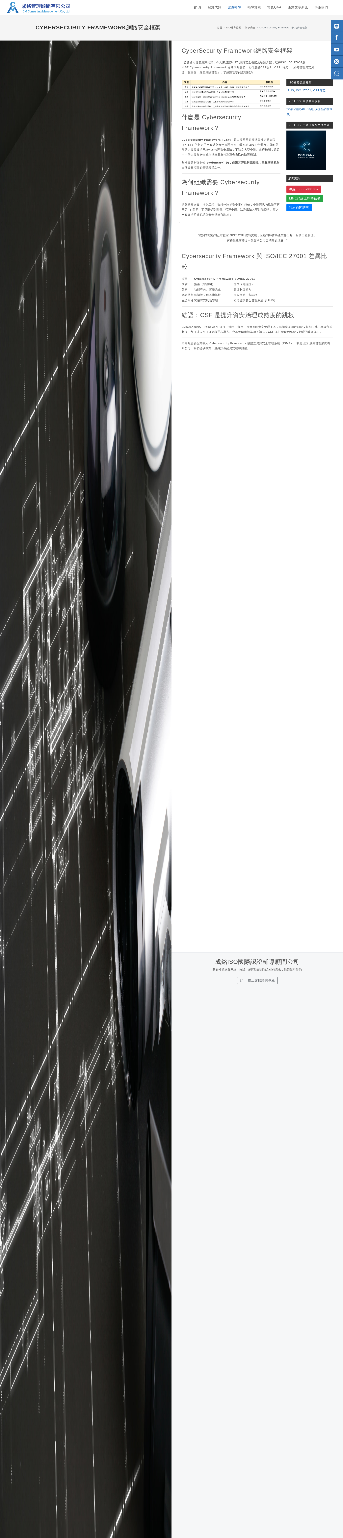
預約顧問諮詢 (299, 207)
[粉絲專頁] (337, 38)
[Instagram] (337, 62)
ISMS (290, 90)
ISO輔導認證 (233, 27)
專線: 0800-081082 (304, 189)
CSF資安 (319, 90)
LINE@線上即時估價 (305, 198)
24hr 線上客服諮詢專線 (257, 980)
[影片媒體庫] (337, 50)
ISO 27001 (303, 90)
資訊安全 (250, 27)
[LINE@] (337, 26)
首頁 (219, 27)
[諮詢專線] (337, 73)
